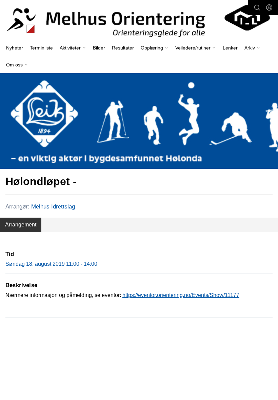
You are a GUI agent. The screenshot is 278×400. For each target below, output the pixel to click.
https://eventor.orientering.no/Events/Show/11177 (180, 295)
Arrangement (20, 224)
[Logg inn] (269, 7)
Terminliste (41, 48)
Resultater (123, 48)
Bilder (99, 48)
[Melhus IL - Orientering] (139, 20)
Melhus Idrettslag (53, 206)
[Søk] (257, 7)
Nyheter (14, 48)
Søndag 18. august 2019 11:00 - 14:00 (51, 264)
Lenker (230, 48)
